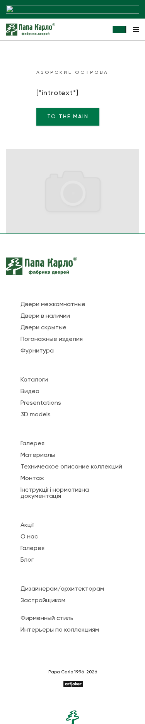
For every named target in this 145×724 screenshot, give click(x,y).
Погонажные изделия (51, 339)
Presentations (40, 403)
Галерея (32, 444)
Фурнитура (37, 351)
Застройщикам (42, 601)
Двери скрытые (43, 328)
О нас (29, 537)
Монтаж (32, 478)
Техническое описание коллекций (71, 467)
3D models (35, 415)
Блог (27, 560)
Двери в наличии (45, 316)
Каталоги (34, 380)
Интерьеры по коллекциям (59, 630)
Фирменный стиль (46, 618)
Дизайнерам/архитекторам (62, 589)
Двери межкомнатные (52, 305)
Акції (27, 525)
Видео (29, 391)
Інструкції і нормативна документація (54, 493)
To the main (68, 116)
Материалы (37, 455)
